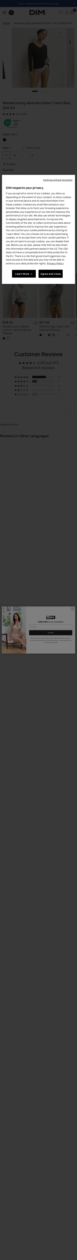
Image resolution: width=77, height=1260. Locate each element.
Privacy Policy (55, 263)
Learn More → (24, 273)
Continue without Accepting (57, 179)
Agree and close (50, 273)
